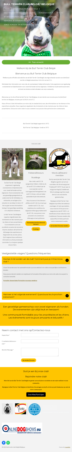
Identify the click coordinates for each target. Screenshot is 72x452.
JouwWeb (67, 447)
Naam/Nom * (6, 335)
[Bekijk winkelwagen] (42, 25)
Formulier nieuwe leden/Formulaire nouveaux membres (20, 280)
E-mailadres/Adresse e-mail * (9, 342)
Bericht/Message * (8, 350)
